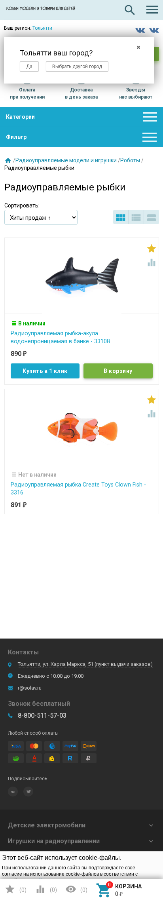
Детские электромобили (46, 825)
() (15, 889)
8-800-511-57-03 (42, 715)
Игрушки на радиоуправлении (54, 841)
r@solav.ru (30, 688)
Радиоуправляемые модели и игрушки (66, 160)
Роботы (130, 160)
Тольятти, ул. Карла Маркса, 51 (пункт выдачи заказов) (85, 664)
